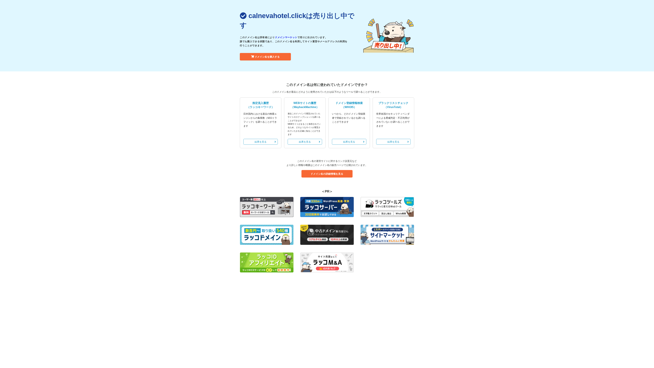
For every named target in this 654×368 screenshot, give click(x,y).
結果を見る (261, 141)
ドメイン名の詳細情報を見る (327, 173)
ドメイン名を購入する (267, 56)
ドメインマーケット (286, 37)
